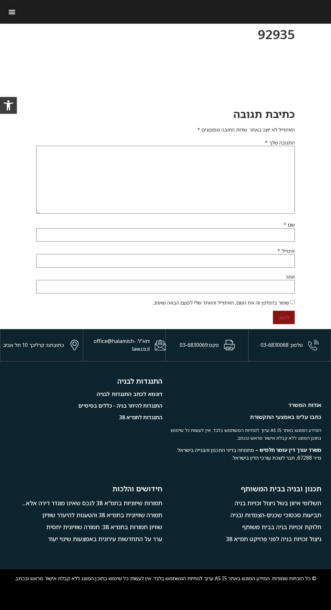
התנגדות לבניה (139, 381)
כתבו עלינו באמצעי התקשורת (285, 417)
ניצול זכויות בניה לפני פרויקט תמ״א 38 (273, 539)
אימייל (286, 250)
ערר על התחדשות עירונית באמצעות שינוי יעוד (105, 539)
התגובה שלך (280, 142)
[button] (11, 11)
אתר (290, 276)
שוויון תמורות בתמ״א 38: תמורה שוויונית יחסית (104, 527)
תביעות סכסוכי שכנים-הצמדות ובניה (275, 515)
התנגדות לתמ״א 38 (140, 417)
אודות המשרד (304, 405)
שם (289, 224)
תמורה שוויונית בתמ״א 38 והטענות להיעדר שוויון (102, 515)
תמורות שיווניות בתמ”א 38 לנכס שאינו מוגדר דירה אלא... (92, 503)
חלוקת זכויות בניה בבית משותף (281, 527)
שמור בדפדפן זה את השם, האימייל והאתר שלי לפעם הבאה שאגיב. (221, 302)
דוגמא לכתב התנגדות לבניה (129, 394)
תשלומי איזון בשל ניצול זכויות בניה (278, 503)
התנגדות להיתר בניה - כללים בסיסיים (120, 405)
